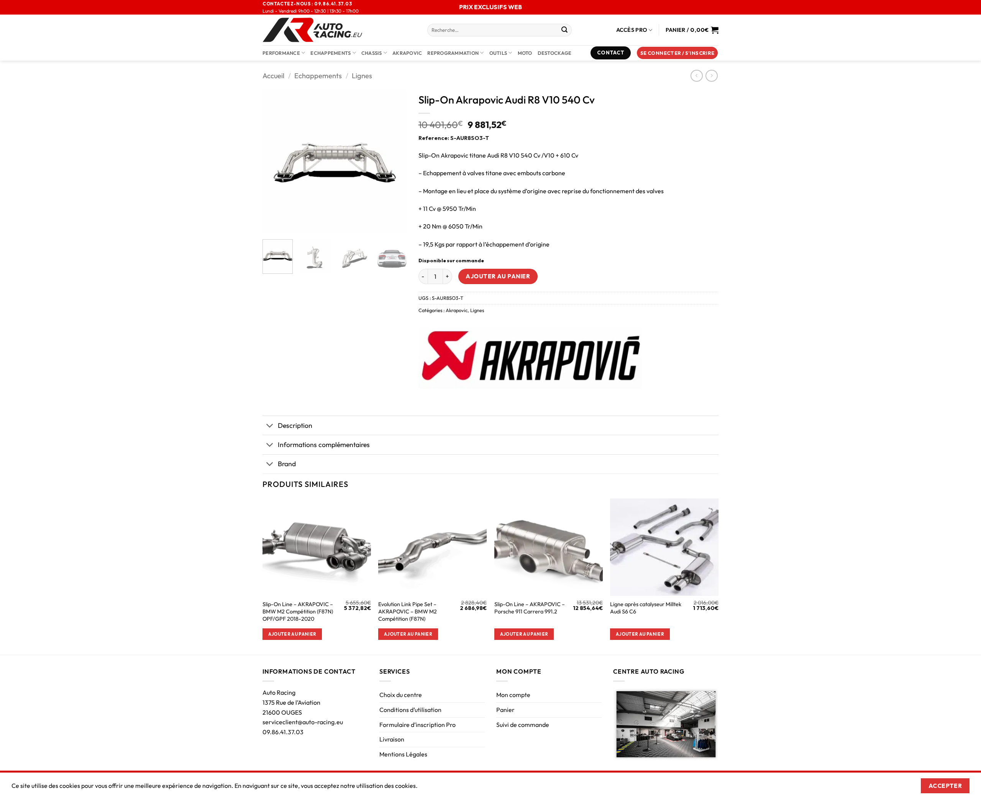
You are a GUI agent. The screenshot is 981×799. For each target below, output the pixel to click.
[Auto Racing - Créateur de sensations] (339, 30)
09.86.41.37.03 (282, 732)
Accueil (273, 75)
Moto (525, 53)
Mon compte (513, 695)
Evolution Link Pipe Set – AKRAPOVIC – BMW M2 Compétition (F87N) (407, 611)
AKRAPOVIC (407, 53)
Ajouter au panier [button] (292, 634)
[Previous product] (711, 76)
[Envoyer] (564, 30)
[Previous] (275, 161)
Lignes (362, 75)
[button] (677, 53)
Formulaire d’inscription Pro (417, 724)
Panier (505, 710)
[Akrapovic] (530, 358)
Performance (281, 53)
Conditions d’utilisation (410, 710)
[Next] (394, 161)
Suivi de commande (522, 724)
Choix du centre (400, 695)
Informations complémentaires (324, 444)
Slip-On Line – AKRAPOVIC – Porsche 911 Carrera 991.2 (529, 608)
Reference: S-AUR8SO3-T (453, 138)
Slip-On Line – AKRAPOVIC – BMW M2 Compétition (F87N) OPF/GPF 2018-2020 (297, 611)
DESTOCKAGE (555, 53)
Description (295, 425)
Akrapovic (457, 310)
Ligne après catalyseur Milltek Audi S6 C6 (645, 608)
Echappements (330, 53)
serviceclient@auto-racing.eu (302, 722)
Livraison (391, 739)
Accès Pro (632, 29)
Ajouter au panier (498, 276)
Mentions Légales (403, 754)
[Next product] (696, 76)
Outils (498, 53)
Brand (287, 463)
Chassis (371, 53)
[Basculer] (269, 426)
